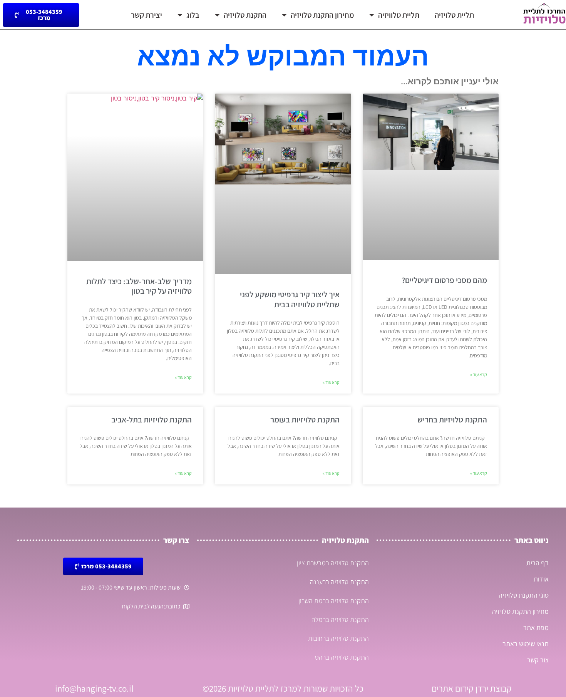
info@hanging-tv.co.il (94, 688)
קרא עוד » (478, 374)
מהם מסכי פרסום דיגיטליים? (444, 280)
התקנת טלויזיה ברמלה (340, 619)
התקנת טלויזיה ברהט (342, 657)
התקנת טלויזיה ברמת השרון (333, 600)
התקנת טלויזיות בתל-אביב (151, 419)
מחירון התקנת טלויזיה (322, 15)
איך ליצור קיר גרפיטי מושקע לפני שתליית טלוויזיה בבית (290, 299)
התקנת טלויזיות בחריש (452, 419)
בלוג (192, 15)
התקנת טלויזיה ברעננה (339, 581)
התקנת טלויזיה (245, 15)
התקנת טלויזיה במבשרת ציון (333, 562)
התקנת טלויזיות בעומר (305, 419)
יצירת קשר (146, 15)
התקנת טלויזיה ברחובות (338, 638)
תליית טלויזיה (454, 15)
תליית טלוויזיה (398, 15)
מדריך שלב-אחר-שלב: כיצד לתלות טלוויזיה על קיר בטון (139, 286)
